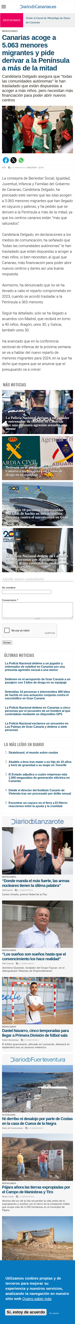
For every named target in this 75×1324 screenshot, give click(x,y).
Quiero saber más (37, 1299)
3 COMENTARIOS (26, 1197)
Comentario (10, 600)
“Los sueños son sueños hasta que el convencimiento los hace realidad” (34, 956)
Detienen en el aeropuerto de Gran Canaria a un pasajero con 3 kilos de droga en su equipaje (34, 471)
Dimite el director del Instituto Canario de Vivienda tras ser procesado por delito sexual (40, 792)
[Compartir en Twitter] (13, 162)
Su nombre (8, 587)
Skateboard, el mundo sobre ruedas (33, 752)
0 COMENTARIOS (18, 168)
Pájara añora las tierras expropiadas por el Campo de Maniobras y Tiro (36, 1189)
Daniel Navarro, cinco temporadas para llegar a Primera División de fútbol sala (35, 1033)
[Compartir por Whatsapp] (21, 162)
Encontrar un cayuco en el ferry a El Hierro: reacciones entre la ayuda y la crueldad (38, 804)
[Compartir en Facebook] (6, 162)
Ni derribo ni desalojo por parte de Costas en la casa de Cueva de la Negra (37, 1121)
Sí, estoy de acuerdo (26, 1312)
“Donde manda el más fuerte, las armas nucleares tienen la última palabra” (35, 883)
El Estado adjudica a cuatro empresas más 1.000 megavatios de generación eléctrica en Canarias (39, 778)
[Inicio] (37, 7)
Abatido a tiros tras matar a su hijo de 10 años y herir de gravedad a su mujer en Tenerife (40, 763)
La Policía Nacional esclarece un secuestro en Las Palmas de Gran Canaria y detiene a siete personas (36, 727)
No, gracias (54, 1313)
